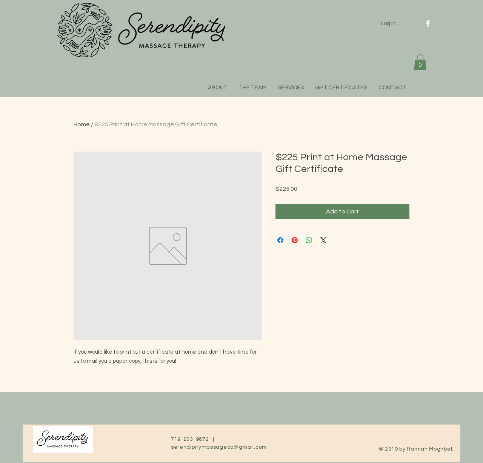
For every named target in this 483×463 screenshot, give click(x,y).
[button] (420, 62)
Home (82, 124)
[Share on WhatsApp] (309, 240)
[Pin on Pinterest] (294, 240)
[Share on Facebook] (280, 240)
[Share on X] (323, 240)
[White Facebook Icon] (427, 23)
